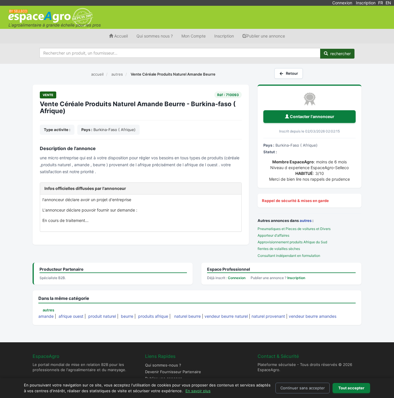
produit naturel (102, 316)
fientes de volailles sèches (279, 248)
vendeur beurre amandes (312, 316)
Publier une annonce (266, 35)
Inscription (366, 2)
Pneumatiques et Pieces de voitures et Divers (294, 229)
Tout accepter (351, 388)
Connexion (342, 2)
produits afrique (153, 316)
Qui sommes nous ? (154, 35)
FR (380, 2)
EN (388, 2)
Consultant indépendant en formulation (289, 255)
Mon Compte (193, 35)
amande (46, 316)
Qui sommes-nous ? (163, 365)
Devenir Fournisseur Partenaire (173, 371)
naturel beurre (187, 316)
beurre (127, 316)
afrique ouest (71, 316)
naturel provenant (268, 316)
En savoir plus (198, 390)
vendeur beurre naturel (226, 316)
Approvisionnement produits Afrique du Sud (292, 242)
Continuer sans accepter (302, 388)
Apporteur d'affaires (273, 235)
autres (306, 220)
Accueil (120, 35)
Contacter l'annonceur (311, 116)
